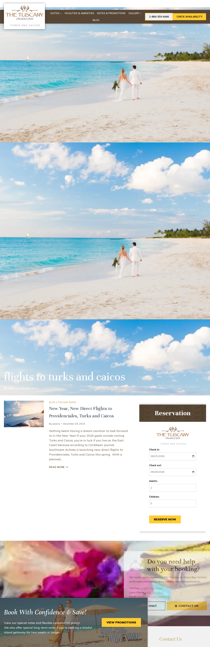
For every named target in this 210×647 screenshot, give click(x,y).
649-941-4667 (148, 592)
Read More (58, 467)
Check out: (155, 465)
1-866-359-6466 (159, 16)
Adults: (153, 481)
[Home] (5, 388)
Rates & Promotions (111, 13)
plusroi (56, 423)
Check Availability (189, 16)
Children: (154, 496)
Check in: (154, 449)
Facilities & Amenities (79, 13)
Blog (96, 20)
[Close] (144, 594)
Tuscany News (66, 402)
